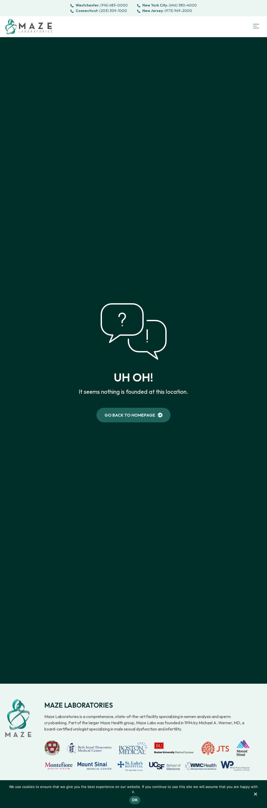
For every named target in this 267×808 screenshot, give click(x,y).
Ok (135, 800)
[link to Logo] (28, 26)
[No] (255, 795)
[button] (256, 26)
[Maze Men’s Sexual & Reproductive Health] (18, 718)
